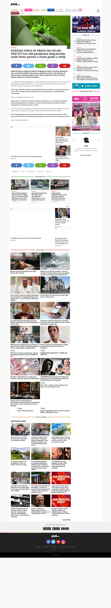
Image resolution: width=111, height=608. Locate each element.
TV (56, 10)
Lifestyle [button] (68, 10)
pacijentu (49, 171)
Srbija (23, 171)
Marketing (45, 547)
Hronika (43, 10)
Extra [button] (75, 10)
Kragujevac (15, 171)
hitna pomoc (31, 171)
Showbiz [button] (36, 10)
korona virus (40, 171)
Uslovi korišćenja (63, 547)
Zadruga (28, 10)
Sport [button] (61, 10)
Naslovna (15, 10)
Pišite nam (72, 547)
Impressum (53, 547)
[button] (13, 187)
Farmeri (50, 10)
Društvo (14, 48)
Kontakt (38, 547)
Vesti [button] (22, 10)
